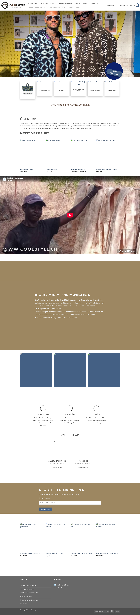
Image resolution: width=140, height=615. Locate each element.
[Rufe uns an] (59, 465)
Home (53, 3)
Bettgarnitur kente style (78, 169)
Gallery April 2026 (74, 7)
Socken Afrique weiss (26, 169)
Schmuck (94, 3)
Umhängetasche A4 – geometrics (30, 553)
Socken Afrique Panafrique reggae (106, 169)
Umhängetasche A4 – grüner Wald (81, 553)
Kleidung (44, 3)
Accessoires (32, 3)
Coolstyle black (35, 7)
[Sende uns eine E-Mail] (57, 465)
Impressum (23, 604)
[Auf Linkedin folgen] (61, 465)
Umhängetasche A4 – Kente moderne (107, 553)
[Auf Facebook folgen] (53, 465)
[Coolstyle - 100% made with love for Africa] (13, 5)
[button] (110, 5)
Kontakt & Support (26, 596)
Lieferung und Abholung (28, 585)
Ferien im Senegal (65, 3)
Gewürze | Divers (81, 3)
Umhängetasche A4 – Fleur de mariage (55, 554)
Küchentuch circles (51, 169)
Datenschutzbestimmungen (29, 600)
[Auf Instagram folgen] (55, 465)
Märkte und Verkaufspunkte (54, 7)
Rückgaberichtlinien (27, 589)
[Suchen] (117, 5)
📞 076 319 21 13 (60, 587)
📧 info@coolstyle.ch (61, 585)
